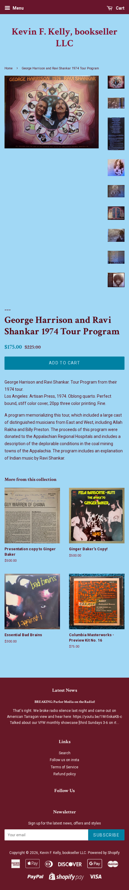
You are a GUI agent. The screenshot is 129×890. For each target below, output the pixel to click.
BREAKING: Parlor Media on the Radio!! (64, 702)
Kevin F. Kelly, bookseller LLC (65, 37)
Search (64, 753)
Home (8, 68)
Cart (119, 8)
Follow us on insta (64, 760)
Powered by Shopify (104, 853)
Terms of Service (64, 767)
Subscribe (106, 835)
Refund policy (64, 774)
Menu (18, 8)
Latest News (64, 690)
